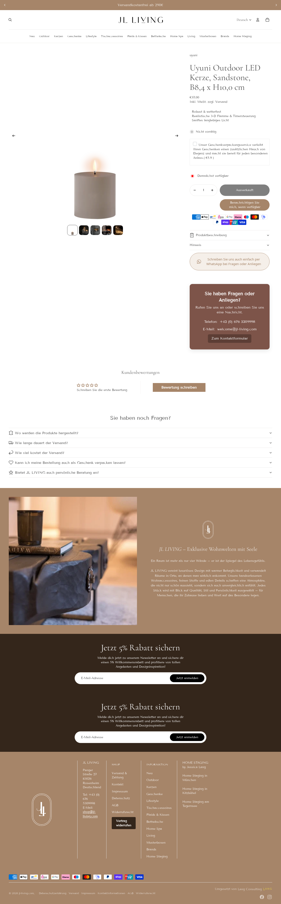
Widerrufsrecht (122, 812)
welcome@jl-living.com (237, 329)
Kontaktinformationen (111, 893)
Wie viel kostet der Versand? (39, 453)
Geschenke (154, 794)
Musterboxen (156, 842)
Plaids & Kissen (157, 815)
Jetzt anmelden (187, 678)
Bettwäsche (154, 822)
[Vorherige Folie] (5, 5)
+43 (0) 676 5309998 (237, 322)
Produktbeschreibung (211, 235)
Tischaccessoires (159, 808)
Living (150, 835)
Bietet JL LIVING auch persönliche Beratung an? (57, 472)
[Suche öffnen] (10, 20)
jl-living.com (26, 893)
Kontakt (117, 784)
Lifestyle (152, 801)
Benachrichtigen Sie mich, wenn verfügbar (244, 205)
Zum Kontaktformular (229, 338)
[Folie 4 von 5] (107, 230)
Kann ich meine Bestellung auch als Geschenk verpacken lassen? (70, 463)
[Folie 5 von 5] (118, 230)
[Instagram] (269, 897)
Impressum (120, 791)
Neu (149, 773)
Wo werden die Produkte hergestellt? (46, 433)
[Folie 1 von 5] (72, 230)
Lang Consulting (250, 889)
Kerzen (151, 787)
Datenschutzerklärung (52, 893)
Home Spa (154, 829)
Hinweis (195, 245)
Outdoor (152, 780)
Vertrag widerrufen (123, 823)
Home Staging (157, 856)
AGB (115, 805)
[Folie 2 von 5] (84, 230)
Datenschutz (121, 798)
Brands (151, 849)
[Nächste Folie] (276, 5)
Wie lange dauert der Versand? (41, 443)
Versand (74, 893)
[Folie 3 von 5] (95, 230)
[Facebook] (262, 897)
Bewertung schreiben (179, 387)
